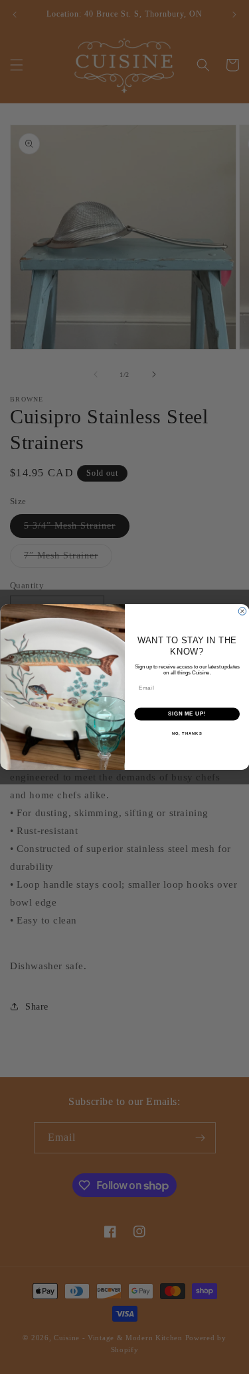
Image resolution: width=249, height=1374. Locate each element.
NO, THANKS (186, 733)
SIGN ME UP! (186, 713)
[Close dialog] (242, 611)
